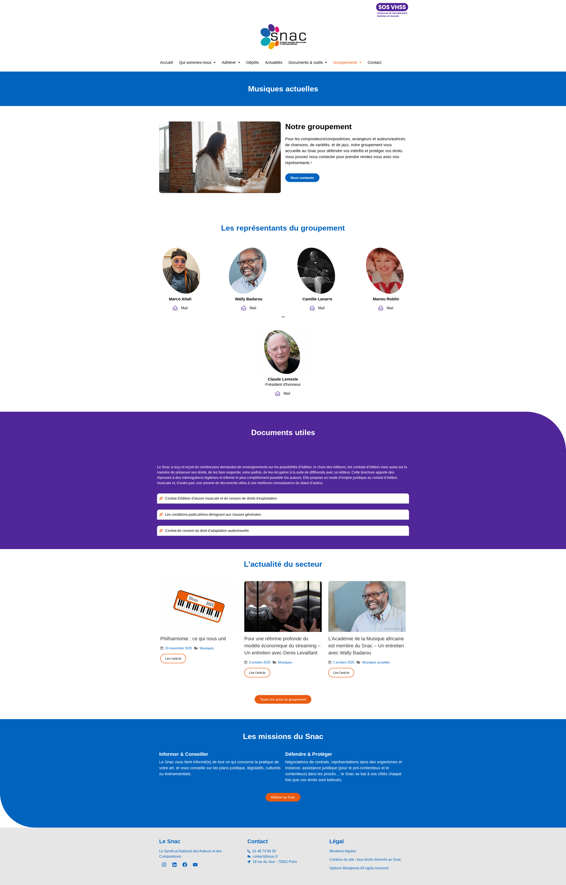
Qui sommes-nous (195, 62)
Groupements (345, 62)
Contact (374, 62)
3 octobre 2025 (259, 662)
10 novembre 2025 (178, 648)
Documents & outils (306, 62)
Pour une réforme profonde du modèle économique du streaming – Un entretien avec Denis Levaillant (282, 646)
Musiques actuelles (376, 662)
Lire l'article (173, 658)
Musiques (207, 648)
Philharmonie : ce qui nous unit (193, 638)
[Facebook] (185, 865)
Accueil (166, 62)
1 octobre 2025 (343, 662)
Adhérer (229, 62)
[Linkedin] (174, 865)
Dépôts (252, 62)
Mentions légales (342, 851)
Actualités (273, 62)
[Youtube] (195, 865)
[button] (197, 62)
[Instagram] (164, 865)
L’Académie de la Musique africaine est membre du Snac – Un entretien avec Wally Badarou (366, 646)
